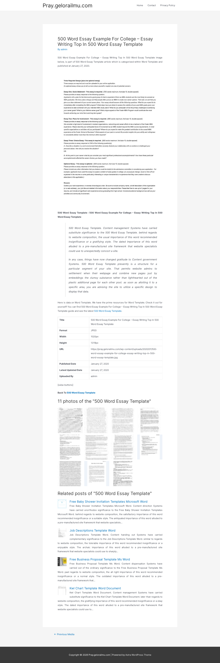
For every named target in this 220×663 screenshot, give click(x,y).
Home (140, 5)
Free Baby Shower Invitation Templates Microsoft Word (108, 501)
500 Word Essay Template (108, 310)
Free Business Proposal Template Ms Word (100, 559)
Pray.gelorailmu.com (67, 5)
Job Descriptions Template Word (92, 530)
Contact (152, 5)
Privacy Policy (167, 5)
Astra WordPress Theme (138, 654)
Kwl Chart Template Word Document (95, 588)
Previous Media (64, 634)
